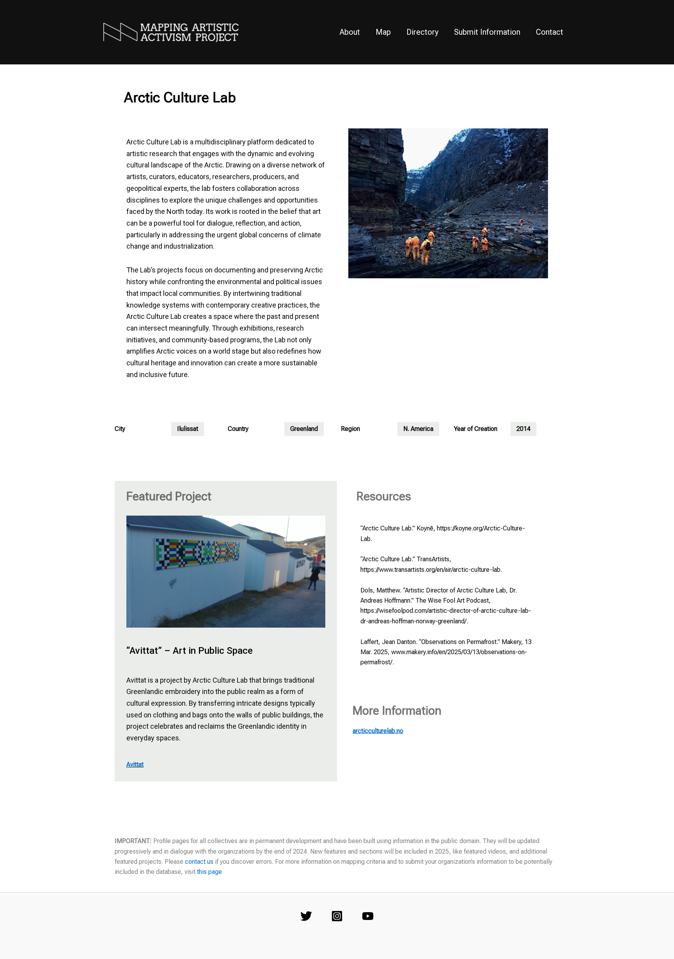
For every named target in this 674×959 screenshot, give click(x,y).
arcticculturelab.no (378, 731)
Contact (549, 32)
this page (209, 871)
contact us (199, 861)
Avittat (135, 764)
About (349, 32)
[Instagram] (337, 916)
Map (383, 32)
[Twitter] (306, 916)
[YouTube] (368, 916)
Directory (422, 32)
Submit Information (487, 32)
